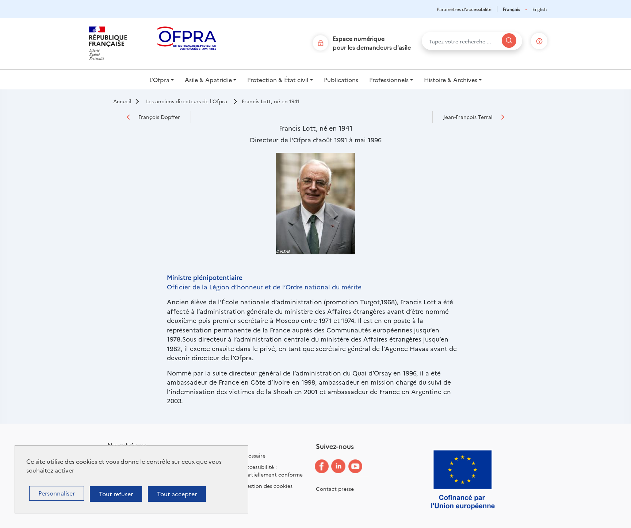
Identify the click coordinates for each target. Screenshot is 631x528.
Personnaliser (56, 493)
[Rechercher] (509, 40)
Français (511, 9)
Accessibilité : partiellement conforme (273, 470)
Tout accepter (177, 494)
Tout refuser (116, 494)
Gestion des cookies (267, 485)
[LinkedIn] (344, 466)
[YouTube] (360, 467)
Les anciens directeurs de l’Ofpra (186, 101)
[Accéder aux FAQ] (539, 39)
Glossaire (254, 455)
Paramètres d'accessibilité (464, 9)
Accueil (122, 101)
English (539, 9)
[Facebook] (327, 466)
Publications (341, 80)
